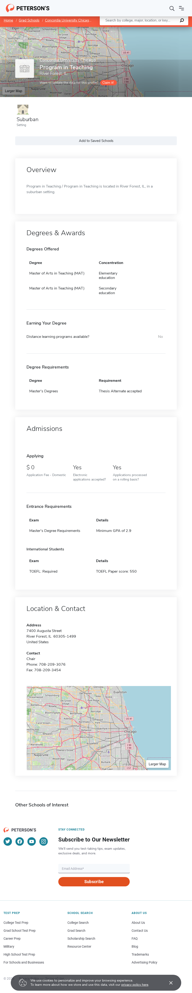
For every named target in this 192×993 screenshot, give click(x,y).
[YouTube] (31, 841)
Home (8, 20)
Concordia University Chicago (68, 20)
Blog (135, 946)
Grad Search (76, 930)
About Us (138, 922)
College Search (78, 922)
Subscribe (94, 881)
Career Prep (12, 938)
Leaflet (137, 29)
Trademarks (140, 954)
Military (9, 946)
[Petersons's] (28, 8)
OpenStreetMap (160, 29)
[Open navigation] (181, 8)
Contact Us (140, 930)
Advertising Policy (144, 962)
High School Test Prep (19, 954)
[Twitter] (8, 841)
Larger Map (13, 90)
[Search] (172, 8)
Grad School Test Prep (20, 930)
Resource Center (79, 946)
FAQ (135, 938)
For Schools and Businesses (24, 962)
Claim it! (108, 82)
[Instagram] (43, 841)
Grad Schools (29, 20)
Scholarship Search (81, 938)
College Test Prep (16, 922)
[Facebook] (19, 841)
